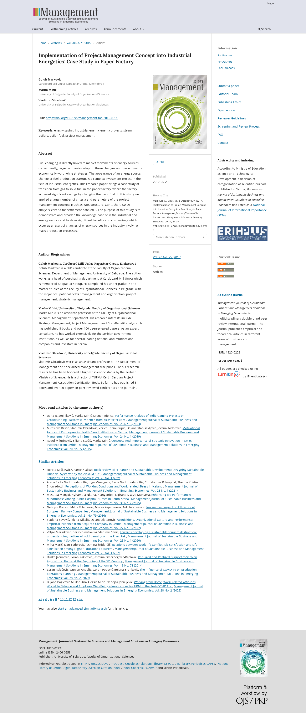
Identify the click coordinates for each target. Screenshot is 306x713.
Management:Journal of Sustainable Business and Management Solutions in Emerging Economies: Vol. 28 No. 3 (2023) (122, 422)
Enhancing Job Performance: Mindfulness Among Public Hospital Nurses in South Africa (119, 497)
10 (61, 599)
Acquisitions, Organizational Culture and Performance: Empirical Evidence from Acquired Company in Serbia (120, 522)
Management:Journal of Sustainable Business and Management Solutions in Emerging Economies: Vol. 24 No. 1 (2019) (123, 434)
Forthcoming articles (64, 29)
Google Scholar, (136, 664)
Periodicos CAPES (203, 664)
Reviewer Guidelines (232, 118)
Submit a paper (228, 86)
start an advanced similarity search (82, 608)
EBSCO (95, 664)
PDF (161, 162)
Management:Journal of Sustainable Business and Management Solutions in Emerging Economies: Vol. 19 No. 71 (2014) (120, 563)
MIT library (155, 664)
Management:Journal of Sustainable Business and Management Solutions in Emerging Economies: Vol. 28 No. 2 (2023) (125, 588)
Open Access (226, 110)
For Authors (225, 61)
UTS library (182, 664)
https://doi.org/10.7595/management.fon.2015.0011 (82, 118)
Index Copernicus (135, 668)
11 (66, 599)
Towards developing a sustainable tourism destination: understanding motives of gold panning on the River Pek (122, 534)
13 (74, 599)
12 (70, 599)
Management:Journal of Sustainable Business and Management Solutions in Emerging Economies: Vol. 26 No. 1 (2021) (119, 476)
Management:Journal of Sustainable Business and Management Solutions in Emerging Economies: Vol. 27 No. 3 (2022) (120, 526)
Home (42, 43)
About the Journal (230, 295)
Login (270, 3)
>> (81, 599)
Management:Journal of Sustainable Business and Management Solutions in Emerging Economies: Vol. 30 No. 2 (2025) (124, 501)
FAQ (220, 134)
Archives (91, 29)
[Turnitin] (229, 376)
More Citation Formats (170, 237)
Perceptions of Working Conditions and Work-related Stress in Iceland (114, 486)
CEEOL (168, 664)
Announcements (114, 29)
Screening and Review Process (239, 126)
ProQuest (117, 664)
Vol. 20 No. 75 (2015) (79, 43)
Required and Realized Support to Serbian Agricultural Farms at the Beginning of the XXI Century (122, 559)
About (137, 29)
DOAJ (105, 664)
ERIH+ (85, 664)
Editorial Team (228, 94)
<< (40, 599)
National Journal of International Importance (242, 210)
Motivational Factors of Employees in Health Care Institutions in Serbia (123, 430)
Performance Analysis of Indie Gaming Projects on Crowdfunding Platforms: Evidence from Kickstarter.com (115, 418)
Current (37, 29)
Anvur (153, 668)
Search (265, 29)
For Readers (225, 55)
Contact (223, 143)
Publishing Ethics (229, 102)
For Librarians (226, 68)
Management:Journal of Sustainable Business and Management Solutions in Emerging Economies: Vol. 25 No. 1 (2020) (122, 538)
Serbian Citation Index (104, 668)
